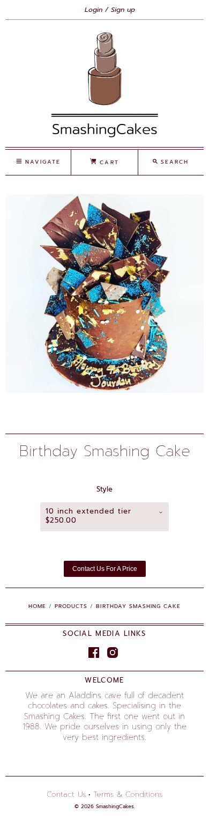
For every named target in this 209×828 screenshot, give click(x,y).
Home (37, 606)
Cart (107, 162)
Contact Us (66, 794)
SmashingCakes (115, 806)
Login (93, 9)
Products (71, 606)
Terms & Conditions (127, 794)
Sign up (123, 9)
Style (104, 489)
